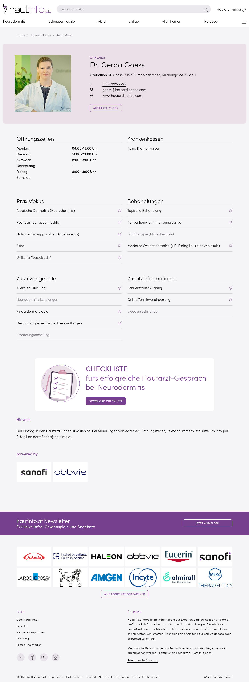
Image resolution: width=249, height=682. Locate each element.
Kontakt (91, 677)
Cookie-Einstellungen (146, 677)
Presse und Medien (29, 645)
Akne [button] (101, 21)
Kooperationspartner (30, 632)
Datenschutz (74, 677)
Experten (22, 626)
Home (21, 35)
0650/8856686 (114, 83)
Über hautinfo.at (27, 619)
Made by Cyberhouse (218, 677)
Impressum (56, 677)
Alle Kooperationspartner (124, 594)
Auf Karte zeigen (107, 108)
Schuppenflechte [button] (61, 21)
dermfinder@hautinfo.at (52, 436)
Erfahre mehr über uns (142, 660)
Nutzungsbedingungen (114, 677)
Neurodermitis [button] (14, 21)
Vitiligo (134, 21)
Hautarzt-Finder (40, 35)
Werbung (23, 638)
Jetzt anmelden (207, 523)
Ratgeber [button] (211, 21)
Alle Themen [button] (171, 21)
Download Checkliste (106, 401)
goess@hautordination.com (124, 89)
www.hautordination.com (122, 95)
